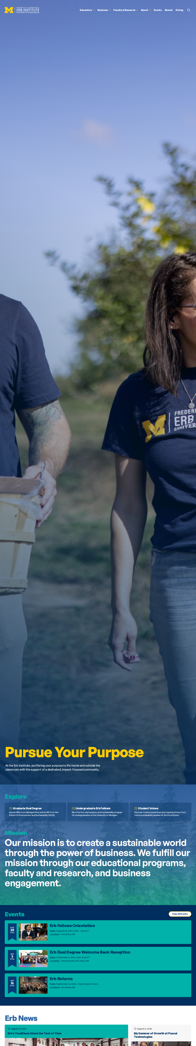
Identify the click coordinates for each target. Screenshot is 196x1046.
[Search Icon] (188, 10)
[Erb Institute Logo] (22, 10)
